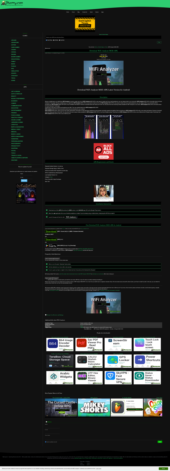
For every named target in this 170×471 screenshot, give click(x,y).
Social (91, 12)
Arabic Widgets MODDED (60, 370)
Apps (102, 12)
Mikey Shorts (94, 397)
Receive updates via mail (51, 441)
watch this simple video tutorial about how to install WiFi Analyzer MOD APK (75, 273)
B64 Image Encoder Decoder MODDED (60, 337)
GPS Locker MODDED (118, 353)
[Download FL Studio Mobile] (127, 407)
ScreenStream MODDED (118, 337)
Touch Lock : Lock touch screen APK (147, 337)
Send (160, 441)
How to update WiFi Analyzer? (52, 278)
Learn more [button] (98, 468)
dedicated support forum (80, 458)
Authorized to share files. (97, 458)
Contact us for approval (107, 458)
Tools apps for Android (54, 290)
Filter (159, 42)
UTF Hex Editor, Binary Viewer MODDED (89, 370)
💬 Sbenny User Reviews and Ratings (54, 315)
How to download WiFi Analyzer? (52, 258)
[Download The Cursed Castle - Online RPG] (61, 407)
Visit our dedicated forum (84, 228)
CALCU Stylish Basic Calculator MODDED (89, 353)
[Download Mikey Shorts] (94, 407)
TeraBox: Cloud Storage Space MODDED (60, 353)
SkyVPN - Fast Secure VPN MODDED (118, 370)
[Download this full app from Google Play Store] (51, 245)
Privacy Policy (88, 458)
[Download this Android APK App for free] (51, 231)
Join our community (78, 250)
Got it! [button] (163, 468)
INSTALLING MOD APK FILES (86, 249)
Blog (78, 12)
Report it (63, 228)
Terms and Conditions (118, 458)
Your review (47, 435)
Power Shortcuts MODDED (147, 353)
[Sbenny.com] (12, 3)
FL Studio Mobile (126, 397)
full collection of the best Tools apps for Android (109, 290)
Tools (51, 177)
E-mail (46, 429)
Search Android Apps (103, 34)
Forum (73, 12)
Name (46, 424)
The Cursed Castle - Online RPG (61, 397)
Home (67, 12)
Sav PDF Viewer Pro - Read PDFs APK (89, 337)
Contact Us (84, 12)
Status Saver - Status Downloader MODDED (147, 370)
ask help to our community (97, 273)
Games (96, 12)
